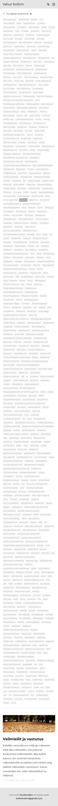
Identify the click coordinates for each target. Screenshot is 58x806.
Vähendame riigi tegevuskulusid (34, 361)
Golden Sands (9, 323)
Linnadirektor (37, 89)
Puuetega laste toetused (41, 319)
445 (23, 484)
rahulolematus (27, 503)
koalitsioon (21, 607)
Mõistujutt (49, 208)
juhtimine (38, 284)
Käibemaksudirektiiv (45, 261)
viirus (27, 415)
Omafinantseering (27, 388)
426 (24, 181)
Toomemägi (29, 39)
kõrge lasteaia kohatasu (13, 288)
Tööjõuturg (30, 185)
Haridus (38, 119)
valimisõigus (9, 676)
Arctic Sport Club (11, 200)
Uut (50, 234)
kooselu (47, 442)
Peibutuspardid (32, 104)
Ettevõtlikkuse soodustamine (15, 158)
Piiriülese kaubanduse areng (15, 269)
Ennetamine (21, 211)
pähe (48, 687)
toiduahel (34, 376)
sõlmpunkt (31, 46)
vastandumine (29, 23)
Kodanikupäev (23, 196)
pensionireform (34, 407)
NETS (24, 518)
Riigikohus (43, 127)
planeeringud (9, 50)
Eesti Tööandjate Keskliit (43, 165)
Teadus (42, 142)
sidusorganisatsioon (11, 634)
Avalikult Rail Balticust (13, 369)
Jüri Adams (21, 27)
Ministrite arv (9, 311)
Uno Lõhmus (42, 399)
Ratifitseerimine (10, 85)
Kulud (30, 281)
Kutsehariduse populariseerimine (17, 165)
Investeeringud (10, 173)
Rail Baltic (42, 50)
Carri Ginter (8, 403)
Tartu (17, 31)
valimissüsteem (30, 699)
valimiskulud (49, 62)
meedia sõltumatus (45, 422)
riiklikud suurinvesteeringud (27, 365)
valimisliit (38, 42)
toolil (50, 576)
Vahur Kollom (13, 4)
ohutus (51, 27)
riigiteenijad (14, 438)
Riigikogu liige (32, 561)
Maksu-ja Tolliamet (11, 376)
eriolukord (35, 415)
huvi (41, 19)
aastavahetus (44, 568)
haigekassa (8, 326)
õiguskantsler (20, 246)
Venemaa (30, 81)
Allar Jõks (7, 131)
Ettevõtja (30, 234)
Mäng (23, 112)
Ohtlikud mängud (11, 112)
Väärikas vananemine (12, 96)
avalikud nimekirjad (45, 660)
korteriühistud (42, 695)
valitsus (49, 503)
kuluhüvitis (22, 449)
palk (5, 438)
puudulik (18, 699)
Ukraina (33, 522)
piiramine (20, 676)
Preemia (34, 223)
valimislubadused (11, 611)
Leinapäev (39, 135)
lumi (41, 664)
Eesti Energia (9, 365)
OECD (42, 668)
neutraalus (41, 430)
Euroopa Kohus (29, 399)
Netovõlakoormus (39, 588)
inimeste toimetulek (12, 419)
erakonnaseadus (33, 622)
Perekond (45, 246)
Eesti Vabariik (9, 115)
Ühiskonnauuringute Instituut (16, 434)
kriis (52, 553)
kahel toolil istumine (12, 664)
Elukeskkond (49, 254)
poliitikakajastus (28, 430)
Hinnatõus (23, 150)
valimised (40, 39)
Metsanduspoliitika (11, 296)
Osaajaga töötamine (12, 154)
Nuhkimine (33, 242)
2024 (48, 649)
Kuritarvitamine (10, 273)
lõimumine (43, 676)
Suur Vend (21, 407)
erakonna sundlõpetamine (36, 541)
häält (11, 584)
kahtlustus (35, 553)
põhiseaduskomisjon (28, 472)
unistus (31, 691)
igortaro (32, 611)
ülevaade (35, 499)
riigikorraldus (9, 572)
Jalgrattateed (38, 634)
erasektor (7, 380)
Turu (32, 695)
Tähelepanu (33, 112)
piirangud (8, 442)
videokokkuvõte (20, 353)
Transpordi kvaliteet (42, 177)
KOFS (48, 257)
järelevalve (26, 626)
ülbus (19, 23)
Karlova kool (40, 277)
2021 (22, 488)
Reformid (7, 185)
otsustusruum (24, 330)
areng (36, 572)
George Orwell (9, 407)
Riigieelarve (45, 357)
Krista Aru (47, 115)
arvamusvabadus (32, 384)
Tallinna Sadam (41, 219)
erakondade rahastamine (14, 135)
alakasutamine (23, 553)
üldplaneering (41, 69)
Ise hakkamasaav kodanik (14, 234)
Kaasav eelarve (35, 173)
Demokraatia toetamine (27, 108)
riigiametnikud (10, 449)
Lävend (34, 192)
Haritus (47, 119)
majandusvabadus (21, 442)
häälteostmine (46, 561)
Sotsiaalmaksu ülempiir (13, 161)
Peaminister (8, 277)
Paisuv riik (33, 315)
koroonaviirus (26, 438)
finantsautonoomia (11, 687)
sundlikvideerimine (24, 457)
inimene (19, 476)
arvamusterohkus (11, 388)
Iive (37, 246)
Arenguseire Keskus (12, 645)
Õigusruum (21, 169)
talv (35, 664)
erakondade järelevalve (13, 461)
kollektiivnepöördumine (34, 580)
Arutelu (31, 169)
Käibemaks (8, 261)
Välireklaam (22, 127)
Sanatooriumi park (22, 591)
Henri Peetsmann (24, 73)
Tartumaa (8, 637)
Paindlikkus (34, 158)
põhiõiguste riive (10, 522)
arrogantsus (36, 469)
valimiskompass (10, 492)
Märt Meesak (34, 27)
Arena (43, 392)
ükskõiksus (35, 31)
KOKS (36, 515)
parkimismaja (43, 46)
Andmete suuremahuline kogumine (30, 403)
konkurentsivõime (36, 641)
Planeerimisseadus (39, 303)
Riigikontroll (33, 549)
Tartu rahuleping (31, 77)
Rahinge (7, 77)
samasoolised (36, 442)
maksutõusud (21, 641)
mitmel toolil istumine (13, 465)
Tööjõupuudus (34, 188)
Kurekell (50, 277)
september (26, 645)
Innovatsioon (21, 146)
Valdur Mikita (35, 115)
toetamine (18, 526)
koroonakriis (46, 434)
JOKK (37, 100)
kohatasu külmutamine (13, 649)
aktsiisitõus (8, 334)
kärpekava (34, 434)
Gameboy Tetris (17, 680)
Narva (28, 680)
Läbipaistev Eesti (29, 230)
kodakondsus (31, 676)
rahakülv (28, 564)
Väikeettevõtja (43, 150)
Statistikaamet (31, 161)
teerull (33, 50)
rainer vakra (19, 334)
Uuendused (32, 142)
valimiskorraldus (25, 42)
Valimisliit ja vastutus (23, 739)
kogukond (48, 42)
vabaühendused (46, 376)
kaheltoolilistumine (11, 653)
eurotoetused (9, 553)
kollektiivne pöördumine (14, 660)
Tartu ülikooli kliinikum (13, 415)
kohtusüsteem (9, 511)
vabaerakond (23, 19)
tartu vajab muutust (40, 495)
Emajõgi (25, 31)
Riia (39, 599)
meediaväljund (40, 73)
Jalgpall (42, 307)
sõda (40, 522)
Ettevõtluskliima (10, 150)
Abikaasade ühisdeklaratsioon (16, 254)
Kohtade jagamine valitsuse (15, 315)
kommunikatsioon (11, 503)
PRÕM (26, 192)
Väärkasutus (42, 211)
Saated (32, 269)
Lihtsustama (26, 265)
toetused (45, 346)
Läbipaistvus (16, 238)
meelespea (8, 495)
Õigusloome (9, 146)
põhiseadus (8, 246)
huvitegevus (9, 476)
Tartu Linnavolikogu (12, 518)
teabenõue (33, 449)
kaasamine (33, 200)
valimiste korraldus (22, 495)
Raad (24, 208)
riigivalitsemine (47, 572)
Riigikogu (33, 127)
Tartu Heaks (43, 85)
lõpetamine (17, 580)
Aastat (6, 238)
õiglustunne (19, 35)
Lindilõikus (44, 223)
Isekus (38, 254)
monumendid (9, 534)
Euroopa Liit (23, 346)
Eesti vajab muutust (12, 515)
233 (5, 584)
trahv (45, 653)
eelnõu (35, 357)
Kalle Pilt (7, 66)
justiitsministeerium (36, 350)
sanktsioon (23, 522)
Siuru (35, 645)
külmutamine (9, 607)
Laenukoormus (42, 169)
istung (22, 599)
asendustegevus (38, 326)
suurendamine (32, 668)
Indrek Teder (39, 131)
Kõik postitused (10, 19)
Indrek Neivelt (30, 369)
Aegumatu (37, 138)
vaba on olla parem (22, 411)
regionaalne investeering (14, 561)
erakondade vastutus (12, 204)
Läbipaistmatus (10, 219)
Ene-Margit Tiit (39, 123)
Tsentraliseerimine (25, 219)
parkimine (8, 46)
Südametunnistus (21, 223)
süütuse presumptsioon (31, 538)
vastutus (23, 200)
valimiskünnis (16, 576)
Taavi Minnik (30, 227)
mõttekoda (29, 461)
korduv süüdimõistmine (13, 541)
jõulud (33, 568)
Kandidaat (16, 181)
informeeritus (9, 23)
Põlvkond (7, 192)
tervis (29, 419)
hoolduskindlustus (31, 54)
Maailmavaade (34, 181)
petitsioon (8, 353)
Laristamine (23, 273)
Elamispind (18, 250)
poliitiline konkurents (31, 204)
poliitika (34, 19)
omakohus (30, 35)
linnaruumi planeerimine (37, 484)
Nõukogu (7, 242)
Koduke (22, 281)
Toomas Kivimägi (11, 472)
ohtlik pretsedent (44, 453)
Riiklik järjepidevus (43, 81)
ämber (6, 703)
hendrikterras (42, 611)
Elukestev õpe (26, 177)
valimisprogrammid (36, 492)
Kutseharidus (47, 188)
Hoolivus (43, 112)
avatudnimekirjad (31, 576)
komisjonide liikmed (12, 530)
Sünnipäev (21, 188)
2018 (39, 234)
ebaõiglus (7, 430)
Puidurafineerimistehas (13, 292)
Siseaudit (27, 238)
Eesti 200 (7, 484)
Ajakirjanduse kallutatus (25, 422)
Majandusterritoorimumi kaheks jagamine (21, 392)
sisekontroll (48, 526)
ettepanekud (9, 672)
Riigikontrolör (35, 273)
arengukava (8, 641)
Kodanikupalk (34, 146)
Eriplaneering (30, 288)
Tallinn (29, 284)
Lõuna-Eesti (8, 39)
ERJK (45, 273)
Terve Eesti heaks (45, 369)
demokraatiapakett (12, 208)
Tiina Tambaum (10, 92)
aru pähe (49, 691)
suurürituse (44, 584)
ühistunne (8, 526)
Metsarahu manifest (29, 296)
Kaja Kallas (22, 396)
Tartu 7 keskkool (10, 281)
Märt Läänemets (23, 89)
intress (36, 687)
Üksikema (8, 250)
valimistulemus (34, 607)
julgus (51, 457)
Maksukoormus (48, 146)
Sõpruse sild (26, 634)
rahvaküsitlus (9, 445)
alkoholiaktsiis (43, 58)
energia (40, 545)
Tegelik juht (23, 373)
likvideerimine (39, 419)
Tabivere (43, 296)
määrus (16, 684)
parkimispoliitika (10, 618)
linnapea (18, 39)
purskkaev (31, 599)
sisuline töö (8, 557)
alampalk (32, 396)
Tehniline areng (10, 142)
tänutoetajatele (10, 614)
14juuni (29, 135)
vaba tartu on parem (17, 691)
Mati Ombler (17, 215)
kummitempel (23, 50)
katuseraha (33, 353)
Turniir (40, 208)
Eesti (39, 653)
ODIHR (6, 626)
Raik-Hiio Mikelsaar (45, 96)
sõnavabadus (17, 384)
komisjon (49, 614)
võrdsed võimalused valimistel (16, 630)
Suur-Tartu (22, 173)
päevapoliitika (9, 27)
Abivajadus (45, 242)
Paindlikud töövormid (31, 154)
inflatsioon (8, 411)
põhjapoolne (38, 618)
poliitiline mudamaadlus (25, 557)
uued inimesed (40, 457)
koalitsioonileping (11, 595)
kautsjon (33, 630)
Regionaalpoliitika (46, 192)
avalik (15, 599)
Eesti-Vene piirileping (27, 85)
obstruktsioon (25, 595)
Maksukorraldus (10, 373)
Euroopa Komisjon (11, 265)
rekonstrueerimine (20, 695)
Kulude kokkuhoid (11, 284)
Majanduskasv (48, 265)
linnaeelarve (8, 603)
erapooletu (45, 380)
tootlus (45, 407)
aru (42, 687)
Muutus (16, 484)
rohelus (33, 480)
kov (5, 691)
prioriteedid (8, 31)
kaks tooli (36, 411)
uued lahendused (11, 488)
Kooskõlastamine (31, 300)
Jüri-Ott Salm (9, 89)
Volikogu (46, 173)
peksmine (8, 35)
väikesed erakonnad (12, 426)
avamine (36, 595)
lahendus (45, 553)
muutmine (46, 622)
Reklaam (40, 257)
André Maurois (25, 92)
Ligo (35, 307)
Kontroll (32, 211)
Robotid (21, 142)
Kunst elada (38, 92)
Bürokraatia (35, 373)
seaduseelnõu (41, 461)
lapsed (44, 27)
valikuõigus (21, 350)
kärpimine (43, 645)
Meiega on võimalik (24, 572)
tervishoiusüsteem (22, 326)
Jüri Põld (28, 131)
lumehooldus (9, 668)
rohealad (13, 499)
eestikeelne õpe (40, 338)
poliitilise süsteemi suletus (28, 511)
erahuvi (19, 300)
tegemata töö (20, 549)
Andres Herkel (9, 188)
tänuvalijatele (24, 614)
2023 (48, 580)
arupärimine (9, 588)
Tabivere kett (48, 323)
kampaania (44, 200)
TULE (26, 445)
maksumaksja (9, 657)
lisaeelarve (41, 637)
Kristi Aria (17, 342)
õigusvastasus (39, 438)
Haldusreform (9, 108)
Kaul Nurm (35, 346)
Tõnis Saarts (44, 108)
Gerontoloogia (29, 96)
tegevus (7, 507)
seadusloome (34, 518)
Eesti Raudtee (9, 127)
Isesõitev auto (47, 181)
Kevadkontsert (27, 277)
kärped (18, 603)
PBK (17, 277)
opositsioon (27, 515)
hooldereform (22, 672)
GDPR (40, 396)
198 (22, 376)
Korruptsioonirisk (20, 242)
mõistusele (34, 445)
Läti (52, 58)
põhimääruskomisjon (33, 526)
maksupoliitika (10, 396)
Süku (6, 499)
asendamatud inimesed (34, 465)
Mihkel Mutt (9, 119)
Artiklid (40, 269)
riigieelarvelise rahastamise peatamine (19, 545)
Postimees (18, 227)
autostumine (9, 69)
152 (9, 695)
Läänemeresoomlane (24, 119)
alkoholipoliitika (29, 58)
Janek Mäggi (43, 311)
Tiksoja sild (18, 637)
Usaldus (7, 215)
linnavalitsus (44, 699)
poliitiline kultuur (31, 584)
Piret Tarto (8, 81)
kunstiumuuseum (32, 476)
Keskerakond (29, 453)
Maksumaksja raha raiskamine (16, 319)
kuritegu (18, 584)
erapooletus (8, 422)
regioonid (49, 641)
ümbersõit (49, 618)
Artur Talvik (17, 77)
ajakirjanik (34, 380)
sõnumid (22, 492)
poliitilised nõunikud (40, 330)
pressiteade (27, 664)
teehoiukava (30, 637)
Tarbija (32, 150)
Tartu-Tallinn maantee (13, 54)
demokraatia (45, 515)
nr (27, 376)
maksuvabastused (20, 380)
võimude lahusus (29, 530)
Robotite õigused (44, 185)
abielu (18, 445)
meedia (7, 384)
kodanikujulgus (43, 35)
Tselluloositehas (31, 292)
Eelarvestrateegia (23, 588)
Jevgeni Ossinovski (11, 62)
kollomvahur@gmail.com (29, 798)
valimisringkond (10, 42)
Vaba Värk (37, 62)
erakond (20, 622)
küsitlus (17, 430)
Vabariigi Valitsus (34, 323)
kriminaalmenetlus (11, 538)
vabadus (35, 591)
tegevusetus (17, 507)
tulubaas (20, 668)
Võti (25, 115)
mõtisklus (40, 691)
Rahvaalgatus (30, 250)
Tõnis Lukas (19, 81)
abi (45, 522)
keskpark (24, 480)
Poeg (47, 196)
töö (24, 419)
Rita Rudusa (18, 257)
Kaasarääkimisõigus (12, 303)
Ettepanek (8, 227)
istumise (7, 580)
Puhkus (7, 307)
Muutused (29, 215)
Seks (49, 307)
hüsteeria (41, 23)
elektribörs (8, 549)
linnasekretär (44, 530)
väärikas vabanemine (12, 58)
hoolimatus (46, 31)
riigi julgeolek (9, 457)
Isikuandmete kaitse (12, 399)
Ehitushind (8, 591)
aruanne (43, 549)
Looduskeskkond (10, 123)
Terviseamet (24, 499)
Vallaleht (7, 257)
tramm (29, 66)
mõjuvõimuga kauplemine (28, 534)
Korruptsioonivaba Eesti (13, 564)
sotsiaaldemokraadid (34, 334)
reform (6, 576)
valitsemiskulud (10, 330)
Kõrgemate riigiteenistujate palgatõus (37, 426)
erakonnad (39, 503)
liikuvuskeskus (25, 618)
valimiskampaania (37, 672)
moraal (44, 445)
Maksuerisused (9, 196)
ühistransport (39, 66)
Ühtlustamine (29, 261)
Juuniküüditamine (11, 138)
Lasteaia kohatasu (11, 177)
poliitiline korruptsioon (13, 453)
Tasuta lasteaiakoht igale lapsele (17, 357)
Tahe (32, 254)
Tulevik (19, 115)
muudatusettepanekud (33, 603)
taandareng (49, 680)
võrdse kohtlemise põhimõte (36, 507)
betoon (41, 472)
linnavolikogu (44, 480)
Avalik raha (29, 257)
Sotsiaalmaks (9, 169)
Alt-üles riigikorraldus (12, 230)
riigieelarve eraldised (25, 657)
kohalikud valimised (34, 488)
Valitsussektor (40, 281)
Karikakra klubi (46, 77)
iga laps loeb (45, 353)
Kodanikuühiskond (11, 361)
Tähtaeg (18, 261)
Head (45, 234)
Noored (31, 246)
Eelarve (50, 392)
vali (5, 695)
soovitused (16, 626)
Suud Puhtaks (37, 196)
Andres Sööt (26, 138)
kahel (43, 576)
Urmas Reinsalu (10, 346)
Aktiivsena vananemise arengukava (18, 100)
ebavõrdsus (38, 684)
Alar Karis (7, 599)
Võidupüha (16, 307)
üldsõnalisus (38, 680)
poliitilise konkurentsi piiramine (16, 469)
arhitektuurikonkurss (24, 69)
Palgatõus (8, 223)
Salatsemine (40, 215)
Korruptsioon (9, 211)
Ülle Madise (18, 131)
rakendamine (9, 350)
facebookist (26, 795)
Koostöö (7, 181)
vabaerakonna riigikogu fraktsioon (18, 338)
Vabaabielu (43, 250)
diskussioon (30, 660)
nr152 (13, 703)
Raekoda (31, 208)
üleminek (27, 342)
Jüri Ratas (26, 303)
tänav (45, 599)
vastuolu (7, 684)
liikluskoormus (9, 622)
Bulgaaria (21, 323)
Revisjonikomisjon (40, 238)
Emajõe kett (9, 300)
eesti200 (23, 611)
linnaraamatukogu (11, 480)
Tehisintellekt (18, 185)
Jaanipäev (27, 307)
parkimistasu (19, 46)
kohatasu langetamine (34, 649)
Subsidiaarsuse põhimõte (14, 104)
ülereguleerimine (41, 342)
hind (47, 545)
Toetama (36, 265)
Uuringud (17, 192)
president (46, 595)
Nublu (6, 680)
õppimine (8, 342)
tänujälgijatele (38, 614)
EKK (22, 284)
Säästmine (31, 311)
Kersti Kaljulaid (47, 104)
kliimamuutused (28, 653)
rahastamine (26, 62)
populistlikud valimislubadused (16, 568)
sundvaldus (8, 699)
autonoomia (26, 687)
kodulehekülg (9, 73)
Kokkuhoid (20, 311)
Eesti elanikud (25, 123)
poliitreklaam (26, 684)
